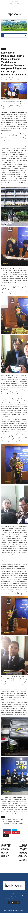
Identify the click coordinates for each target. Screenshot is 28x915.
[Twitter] (12, 6)
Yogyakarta (14, 823)
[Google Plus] (14, 6)
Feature (3, 49)
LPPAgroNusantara (6, 823)
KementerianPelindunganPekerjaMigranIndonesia (12, 819)
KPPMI (3, 821)
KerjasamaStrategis (10, 821)
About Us (10, 893)
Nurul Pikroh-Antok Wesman (9, 78)
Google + (8, 832)
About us (12, 3)
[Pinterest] (16, 6)
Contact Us (17, 893)
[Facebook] (9, 902)
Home (2, 44)
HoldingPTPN (19, 821)
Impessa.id (21, 823)
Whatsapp (6, 835)
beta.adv (17, 3)
